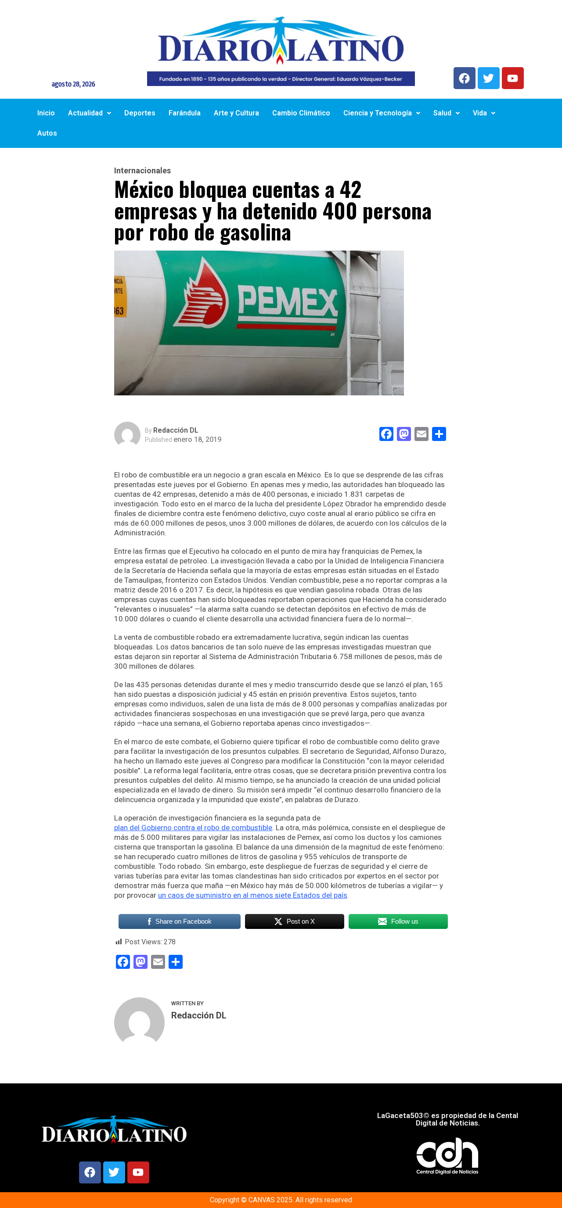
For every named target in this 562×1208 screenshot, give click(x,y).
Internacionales (142, 170)
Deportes (139, 113)
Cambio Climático (301, 113)
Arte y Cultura (236, 113)
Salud (442, 113)
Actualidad (85, 113)
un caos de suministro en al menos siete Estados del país (252, 895)
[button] (89, 113)
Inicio (46, 113)
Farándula (185, 113)
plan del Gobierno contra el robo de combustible (193, 827)
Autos (47, 133)
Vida (480, 113)
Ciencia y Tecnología (377, 113)
